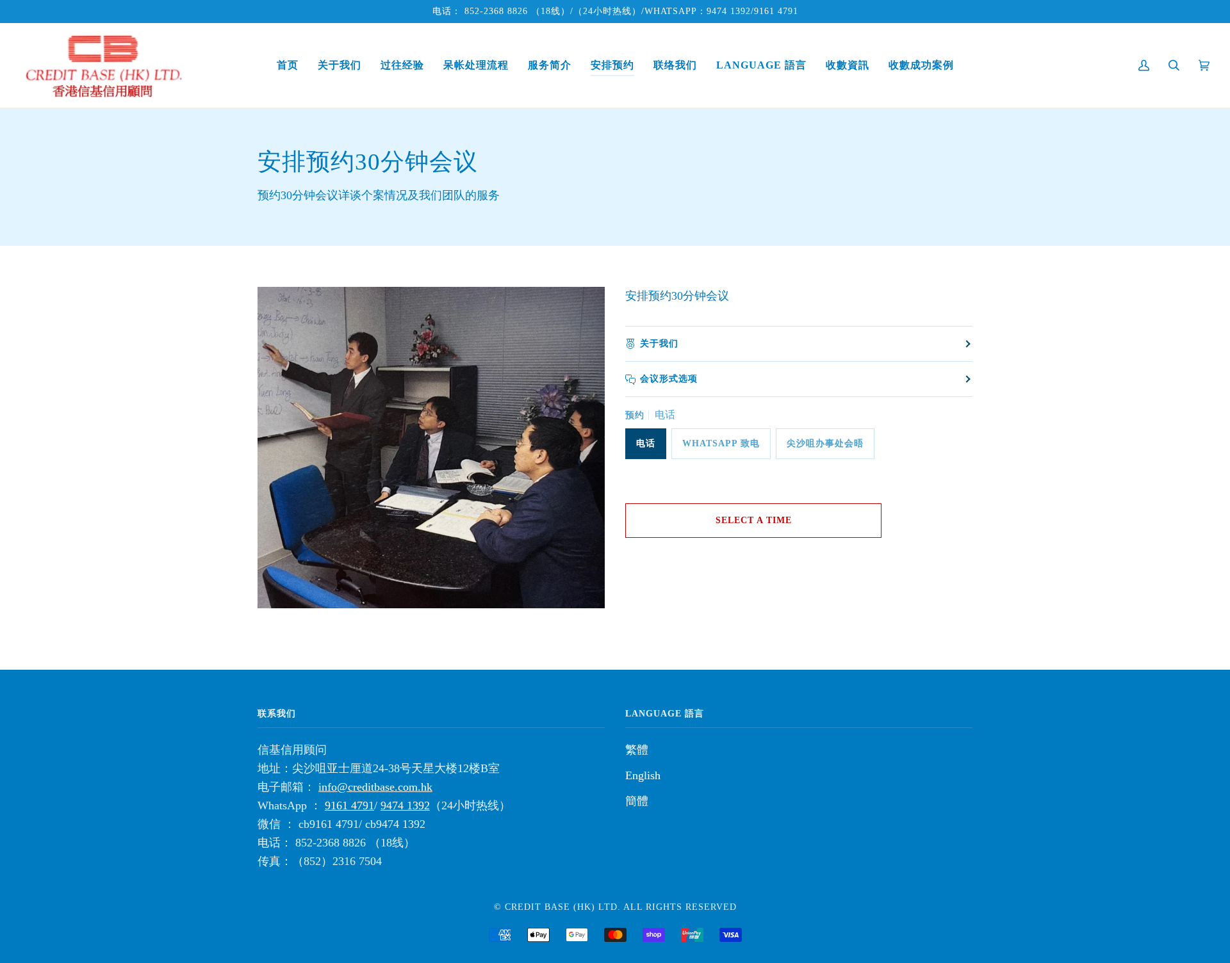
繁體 (636, 749)
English (642, 775)
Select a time (754, 520)
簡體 (636, 801)
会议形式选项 (669, 379)
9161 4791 (776, 11)
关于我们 (659, 343)
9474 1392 (729, 11)
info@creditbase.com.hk (375, 787)
